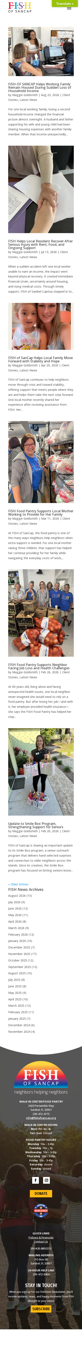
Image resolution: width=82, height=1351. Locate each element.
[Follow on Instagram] (46, 1180)
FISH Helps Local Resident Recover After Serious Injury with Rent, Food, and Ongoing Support (40, 244)
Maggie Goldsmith (25, 95)
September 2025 (19, 967)
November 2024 (19, 1032)
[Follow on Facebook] (35, 1180)
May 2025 (15, 993)
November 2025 (19, 954)
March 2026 (16, 928)
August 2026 (17, 896)
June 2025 (15, 986)
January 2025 (17, 1019)
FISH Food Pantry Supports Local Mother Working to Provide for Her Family (40, 513)
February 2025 (18, 1012)
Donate (41, 1193)
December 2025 (19, 947)
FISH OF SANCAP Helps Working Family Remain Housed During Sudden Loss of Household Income (39, 87)
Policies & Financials (41, 1237)
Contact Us (41, 1241)
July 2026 (14, 902)
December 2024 (19, 1025)
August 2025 (17, 973)
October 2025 (17, 960)
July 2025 (14, 980)
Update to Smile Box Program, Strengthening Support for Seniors (35, 825)
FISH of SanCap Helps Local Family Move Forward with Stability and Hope (40, 359)
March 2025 (16, 1006)
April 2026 (15, 921)
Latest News (28, 100)
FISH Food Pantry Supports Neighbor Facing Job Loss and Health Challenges (39, 666)
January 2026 (17, 941)
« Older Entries (18, 884)
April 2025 (15, 999)
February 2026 (18, 934)
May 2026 (15, 915)
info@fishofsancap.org (41, 1118)
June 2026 (15, 908)
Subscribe (41, 1309)
